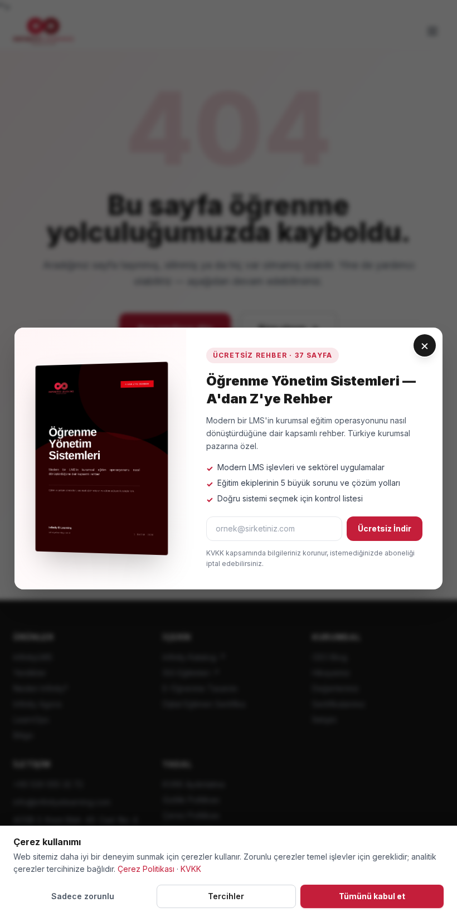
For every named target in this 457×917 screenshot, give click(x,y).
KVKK (191, 869)
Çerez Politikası (146, 869)
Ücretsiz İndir (384, 528)
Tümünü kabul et (372, 896)
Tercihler (226, 896)
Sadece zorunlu (82, 896)
